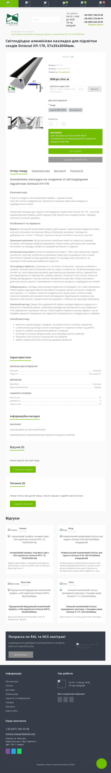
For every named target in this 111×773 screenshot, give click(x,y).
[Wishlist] (95, 56)
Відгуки (13, 518)
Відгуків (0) (60, 170)
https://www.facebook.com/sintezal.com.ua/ (60, 699)
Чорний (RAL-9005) (58, 110)
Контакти (10, 706)
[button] (46, 3)
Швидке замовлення (75, 159)
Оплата (9, 685)
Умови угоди (12, 694)
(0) (72, 56)
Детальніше (20, 654)
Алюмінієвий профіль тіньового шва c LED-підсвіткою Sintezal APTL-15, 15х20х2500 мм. (29, 555)
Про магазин (12, 681)
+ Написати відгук (23, 469)
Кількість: (53, 119)
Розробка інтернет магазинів (49, 764)
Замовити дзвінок (95, 24)
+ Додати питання (23, 503)
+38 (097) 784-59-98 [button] (17, 729)
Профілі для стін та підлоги (22, 31)
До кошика (76, 151)
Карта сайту (12, 710)
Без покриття (75, 110)
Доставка (10, 689)
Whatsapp (19, 751)
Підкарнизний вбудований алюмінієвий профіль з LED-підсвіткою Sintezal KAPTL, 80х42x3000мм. (30, 609)
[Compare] (102, 56)
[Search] (58, 19)
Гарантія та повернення (18, 698)
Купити (95, 89)
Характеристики (41, 170)
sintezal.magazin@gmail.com (20, 734)
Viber (8, 751)
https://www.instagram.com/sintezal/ (65, 699)
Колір (51, 105)
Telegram (13, 751)
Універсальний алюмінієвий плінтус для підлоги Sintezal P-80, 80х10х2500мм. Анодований (81, 555)
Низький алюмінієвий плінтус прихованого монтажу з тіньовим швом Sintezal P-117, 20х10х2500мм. (81, 609)
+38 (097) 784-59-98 (93, 15)
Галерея (10, 702)
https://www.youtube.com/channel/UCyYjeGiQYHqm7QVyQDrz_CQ (71, 699)
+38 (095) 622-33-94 (93, 22)
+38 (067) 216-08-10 (93, 18)
